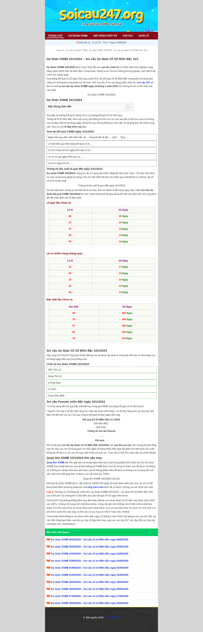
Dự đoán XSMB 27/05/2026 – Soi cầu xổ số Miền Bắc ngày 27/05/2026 (89, 596)
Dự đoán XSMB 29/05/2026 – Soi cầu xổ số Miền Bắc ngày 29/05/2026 (89, 582)
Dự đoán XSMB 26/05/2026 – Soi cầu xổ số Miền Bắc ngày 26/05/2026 (89, 603)
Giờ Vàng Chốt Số (105, 35)
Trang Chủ (55, 35)
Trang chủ (60, 50)
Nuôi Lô (144, 35)
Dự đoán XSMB (78, 35)
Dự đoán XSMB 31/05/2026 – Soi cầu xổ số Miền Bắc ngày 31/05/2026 (89, 575)
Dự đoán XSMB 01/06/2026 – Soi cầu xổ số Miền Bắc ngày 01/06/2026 (89, 568)
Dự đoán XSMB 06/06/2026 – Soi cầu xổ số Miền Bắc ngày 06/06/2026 (89, 539)
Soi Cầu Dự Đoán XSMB (76, 50)
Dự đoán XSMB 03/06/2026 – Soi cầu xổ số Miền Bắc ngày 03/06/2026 (89, 553)
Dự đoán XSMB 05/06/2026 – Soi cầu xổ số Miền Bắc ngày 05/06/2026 (89, 546)
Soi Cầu (128, 35)
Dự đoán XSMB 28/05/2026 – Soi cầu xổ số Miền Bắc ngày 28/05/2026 (89, 589)
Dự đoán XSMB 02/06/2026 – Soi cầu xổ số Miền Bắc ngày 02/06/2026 (89, 561)
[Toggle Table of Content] (127, 106)
